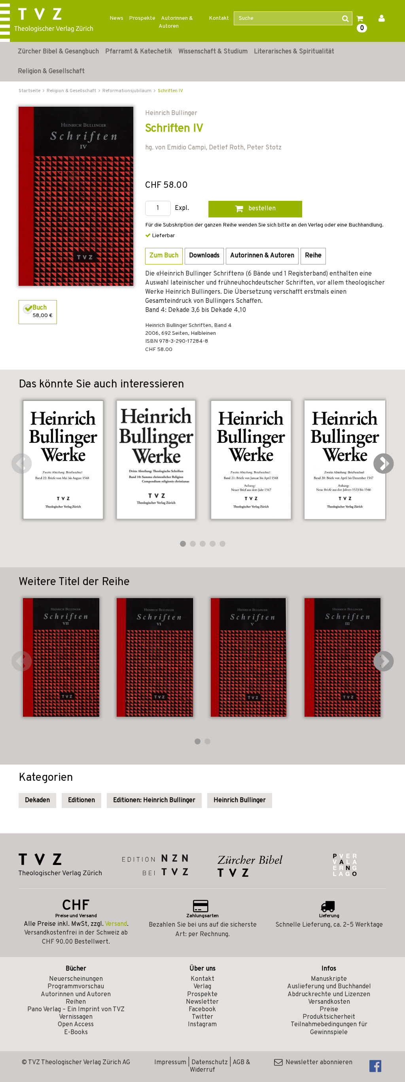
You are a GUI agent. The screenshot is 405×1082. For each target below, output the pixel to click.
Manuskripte (329, 979)
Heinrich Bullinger (240, 800)
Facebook (202, 1010)
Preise (329, 1010)
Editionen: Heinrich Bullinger (154, 800)
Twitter (202, 1017)
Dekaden (37, 800)
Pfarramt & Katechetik (138, 52)
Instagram (202, 1025)
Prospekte (142, 18)
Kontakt (219, 18)
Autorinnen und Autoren (76, 995)
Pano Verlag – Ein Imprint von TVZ (76, 1010)
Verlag (202, 987)
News (116, 18)
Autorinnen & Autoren (176, 22)
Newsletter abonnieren (317, 1063)
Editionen (81, 800)
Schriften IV (170, 91)
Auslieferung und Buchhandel (329, 987)
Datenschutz (209, 1063)
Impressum (170, 1063)
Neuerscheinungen (76, 979)
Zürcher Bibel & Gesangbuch (58, 52)
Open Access (76, 1025)
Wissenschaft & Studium (213, 52)
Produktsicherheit (329, 1017)
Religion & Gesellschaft (51, 72)
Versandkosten (329, 1002)
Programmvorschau (75, 987)
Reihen (76, 1002)
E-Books (76, 1033)
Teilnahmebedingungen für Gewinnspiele (329, 1028)
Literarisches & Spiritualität (294, 52)
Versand (116, 924)
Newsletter (202, 1002)
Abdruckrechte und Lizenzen (329, 995)
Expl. (182, 208)
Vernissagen (76, 1017)
